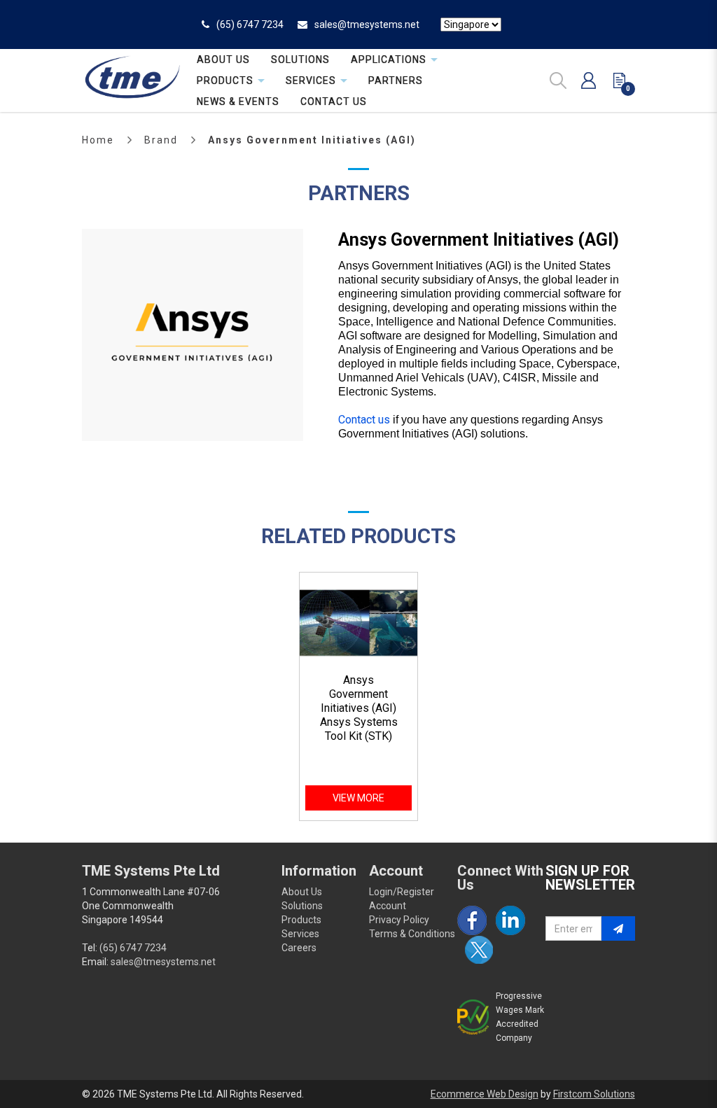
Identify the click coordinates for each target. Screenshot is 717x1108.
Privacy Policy (399, 919)
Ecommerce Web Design (484, 1094)
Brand (161, 140)
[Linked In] (510, 920)
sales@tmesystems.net (366, 24)
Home (98, 140)
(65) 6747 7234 (250, 24)
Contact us (364, 419)
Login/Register (401, 891)
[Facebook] (472, 920)
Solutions (302, 905)
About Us (301, 891)
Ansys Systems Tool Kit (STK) (359, 729)
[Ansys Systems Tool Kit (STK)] (358, 623)
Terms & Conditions (412, 933)
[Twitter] (479, 950)
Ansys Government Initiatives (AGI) (312, 140)
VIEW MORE (358, 798)
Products (301, 919)
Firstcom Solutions (594, 1094)
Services (300, 933)
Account (387, 905)
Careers (298, 947)
